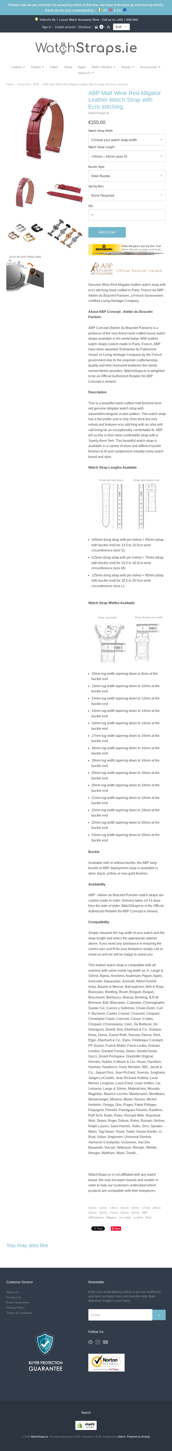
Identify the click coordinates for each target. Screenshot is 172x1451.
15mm (124, 1207)
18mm (156, 1207)
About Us (84, 73)
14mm (114, 1207)
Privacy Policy (15, 1307)
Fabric (54, 67)
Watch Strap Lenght (101, 147)
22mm (124, 1212)
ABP (144, 1212)
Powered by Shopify (138, 1436)
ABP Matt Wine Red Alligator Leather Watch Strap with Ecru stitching (85, 84)
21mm (114, 1212)
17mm (146, 1207)
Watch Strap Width (100, 130)
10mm (92, 1207)
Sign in (46, 27)
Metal (68, 67)
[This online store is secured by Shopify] (86, 1428)
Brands (126, 67)
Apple (82, 67)
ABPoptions (96, 1217)
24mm (135, 1212)
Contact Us (13, 1297)
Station (122, 1436)
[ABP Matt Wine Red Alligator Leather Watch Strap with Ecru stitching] (25, 192)
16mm (135, 1207)
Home (9, 84)
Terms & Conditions (19, 1312)
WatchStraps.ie (98, 113)
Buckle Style (96, 166)
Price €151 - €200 (28, 84)
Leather (17, 67)
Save (117, 1228)
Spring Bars (96, 186)
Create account (65, 27)
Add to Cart (107, 232)
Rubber (36, 67)
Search (86, 1412)
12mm (103, 1207)
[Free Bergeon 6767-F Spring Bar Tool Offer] (127, 254)
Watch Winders (101, 67)
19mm (92, 1212)
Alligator (111, 1217)
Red (148, 1217)
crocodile (125, 1217)
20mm (103, 1212)
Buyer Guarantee (17, 1302)
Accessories (148, 67)
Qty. (91, 205)
